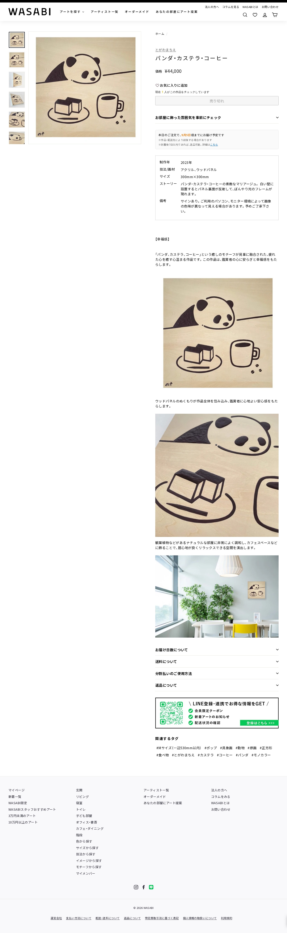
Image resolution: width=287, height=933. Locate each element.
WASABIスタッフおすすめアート (32, 809)
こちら (214, 144)
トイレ (81, 809)
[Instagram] (136, 887)
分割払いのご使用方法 (173, 673)
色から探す (84, 841)
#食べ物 (162, 754)
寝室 (79, 803)
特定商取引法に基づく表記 (162, 918)
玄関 (79, 790)
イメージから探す (89, 860)
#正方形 (266, 747)
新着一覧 (14, 796)
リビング (82, 796)
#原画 (252, 747)
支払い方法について (78, 918)
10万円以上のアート (23, 822)
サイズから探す (87, 848)
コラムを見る (230, 7)
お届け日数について (171, 649)
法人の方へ (212, 7)
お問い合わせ (270, 7)
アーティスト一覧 (156, 790)
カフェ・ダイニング (90, 828)
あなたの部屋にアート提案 (163, 803)
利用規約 (226, 918)
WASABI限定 (17, 803)
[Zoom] (85, 88)
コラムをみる (220, 796)
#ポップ (210, 747)
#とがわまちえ (183, 754)
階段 (79, 835)
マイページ (16, 790)
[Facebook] (143, 887)
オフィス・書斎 (86, 822)
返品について (166, 685)
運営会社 (56, 918)
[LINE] (151, 887)
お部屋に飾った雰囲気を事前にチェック (188, 117)
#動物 (240, 747)
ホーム (159, 33)
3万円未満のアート (22, 815)
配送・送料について (108, 918)
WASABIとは (250, 7)
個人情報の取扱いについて (200, 918)
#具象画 (226, 747)
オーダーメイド (155, 796)
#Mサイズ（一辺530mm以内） (178, 747)
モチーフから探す (89, 867)
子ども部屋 (84, 815)
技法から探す (85, 854)
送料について (166, 661)
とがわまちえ (165, 49)
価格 (158, 71)
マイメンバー (85, 873)
